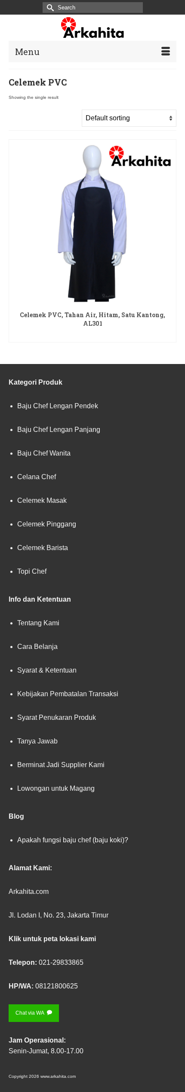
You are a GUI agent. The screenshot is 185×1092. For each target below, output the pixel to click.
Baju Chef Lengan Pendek (57, 406)
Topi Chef (31, 571)
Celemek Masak (42, 500)
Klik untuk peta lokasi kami (52, 938)
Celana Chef (36, 476)
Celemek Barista (42, 547)
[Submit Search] (49, 7)
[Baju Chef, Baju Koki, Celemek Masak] (92, 27)
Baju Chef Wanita (44, 453)
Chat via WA (30, 1013)
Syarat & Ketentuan (47, 670)
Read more (93, 335)
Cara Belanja (37, 646)
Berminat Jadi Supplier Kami (61, 764)
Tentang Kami (38, 623)
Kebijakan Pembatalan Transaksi (67, 693)
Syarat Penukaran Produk (56, 717)
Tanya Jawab (37, 741)
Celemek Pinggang (46, 524)
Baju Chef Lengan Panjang (58, 429)
